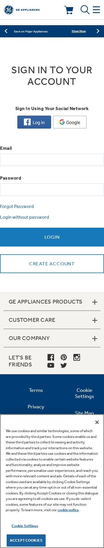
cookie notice (68, 510)
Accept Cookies (26, 540)
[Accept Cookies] (97, 422)
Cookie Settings (25, 526)
